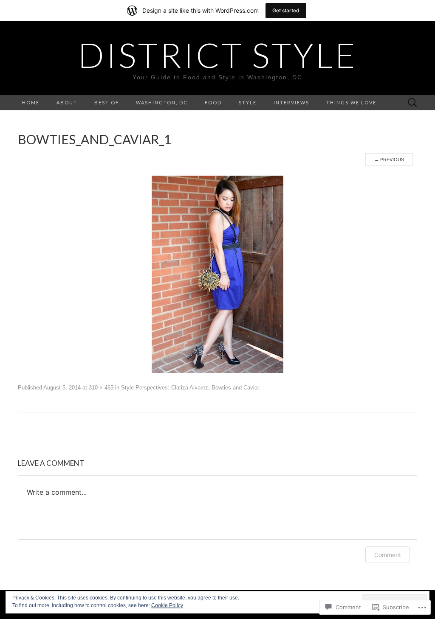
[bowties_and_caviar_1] (217, 274)
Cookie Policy (167, 605)
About (66, 102)
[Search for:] (412, 103)
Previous (389, 159)
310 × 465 (101, 387)
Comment (387, 554)
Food (213, 102)
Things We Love (351, 102)
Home (31, 102)
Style (248, 102)
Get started (285, 10)
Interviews (291, 102)
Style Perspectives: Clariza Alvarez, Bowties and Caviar (190, 387)
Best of (106, 102)
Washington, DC (162, 102)
